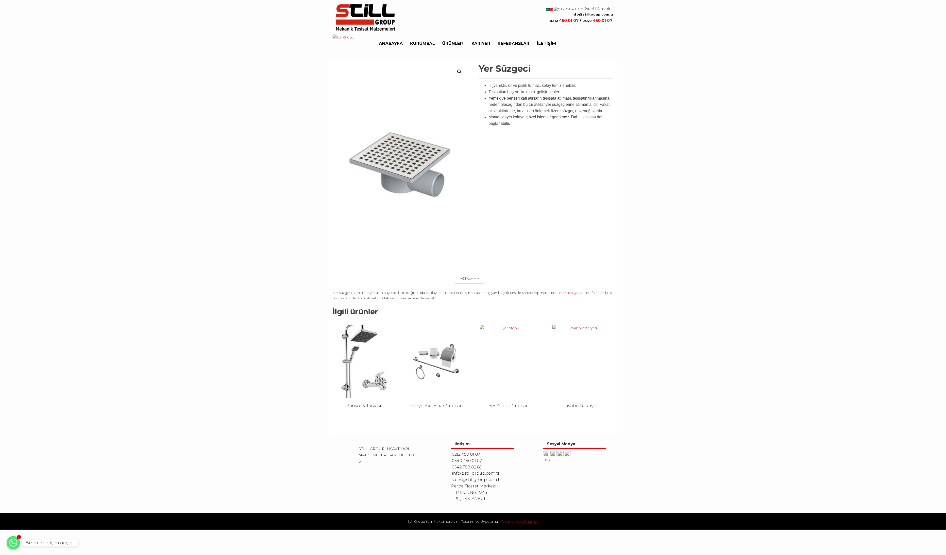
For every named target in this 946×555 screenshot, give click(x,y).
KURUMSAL (422, 43)
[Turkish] (552, 9)
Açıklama (469, 278)
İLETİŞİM (546, 43)
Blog (547, 460)
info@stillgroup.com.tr (592, 14)
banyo (573, 292)
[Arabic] (548, 9)
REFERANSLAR (513, 43)
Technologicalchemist (520, 521)
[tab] (473, 278)
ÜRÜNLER (452, 43)
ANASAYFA (391, 43)
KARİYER (481, 43)
